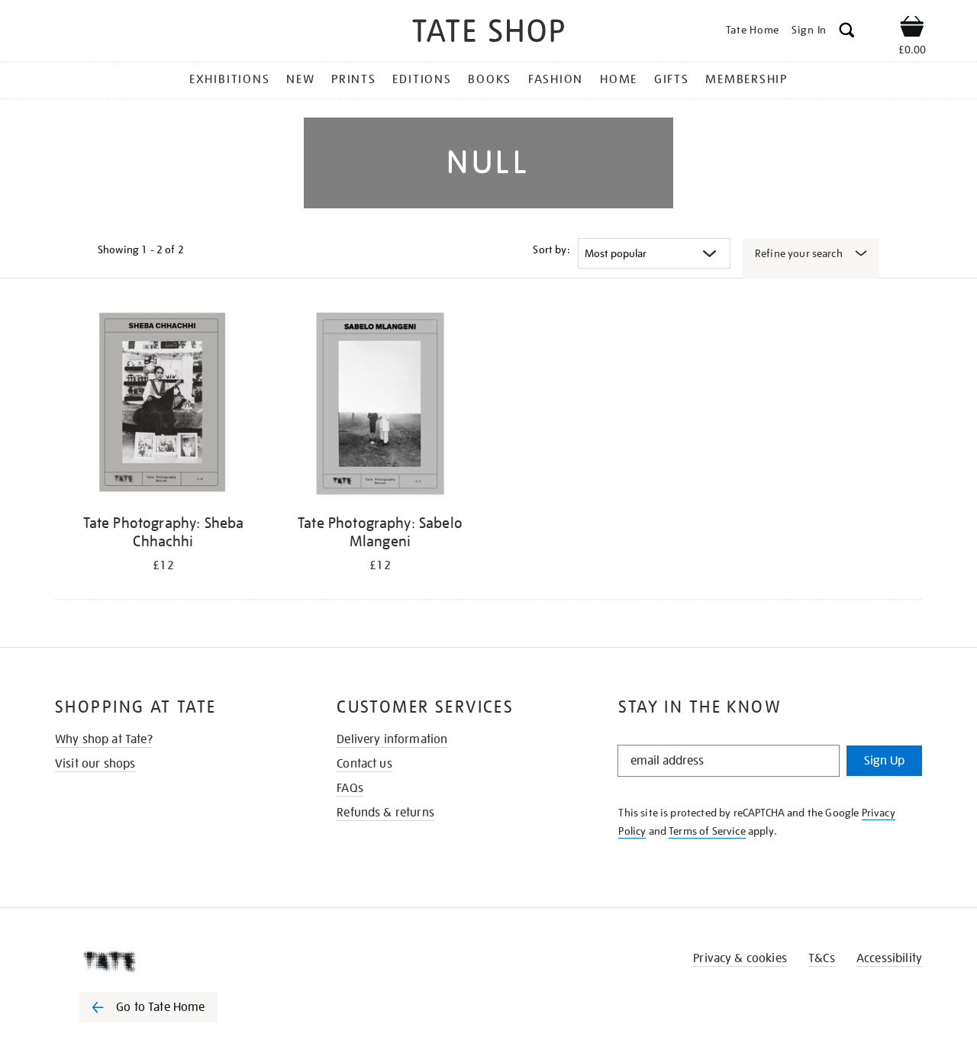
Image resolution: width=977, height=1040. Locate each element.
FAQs (350, 788)
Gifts (671, 79)
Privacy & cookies (740, 958)
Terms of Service (707, 831)
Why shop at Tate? (104, 739)
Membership (746, 79)
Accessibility (889, 958)
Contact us (364, 763)
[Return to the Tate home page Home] (488, 33)
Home (618, 79)
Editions (421, 79)
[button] (847, 32)
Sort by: (551, 249)
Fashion (555, 79)
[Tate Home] (175, 961)
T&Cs (821, 958)
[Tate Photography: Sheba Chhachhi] (163, 406)
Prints (353, 79)
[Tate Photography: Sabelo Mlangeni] (380, 406)
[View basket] (912, 29)
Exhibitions (229, 79)
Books (489, 79)
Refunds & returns (385, 812)
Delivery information (392, 739)
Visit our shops (95, 763)
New (300, 79)
